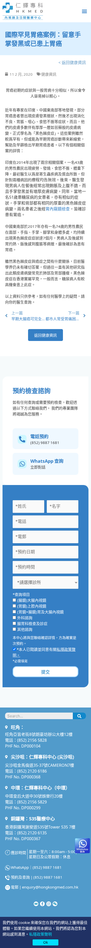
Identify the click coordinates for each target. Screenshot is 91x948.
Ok (45, 942)
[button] (84, 11)
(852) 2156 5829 (32, 802)
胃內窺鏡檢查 (58, 209)
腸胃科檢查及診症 (32, 623)
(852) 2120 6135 (32, 833)
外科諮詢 (24, 617)
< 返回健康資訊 (72, 62)
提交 (45, 672)
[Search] (79, 716)
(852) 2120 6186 (32, 771)
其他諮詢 (24, 629)
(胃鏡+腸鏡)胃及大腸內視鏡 (40, 611)
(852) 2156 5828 (32, 740)
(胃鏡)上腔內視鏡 (31, 606)
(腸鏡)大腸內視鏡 (31, 600)
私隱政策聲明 (40, 934)
